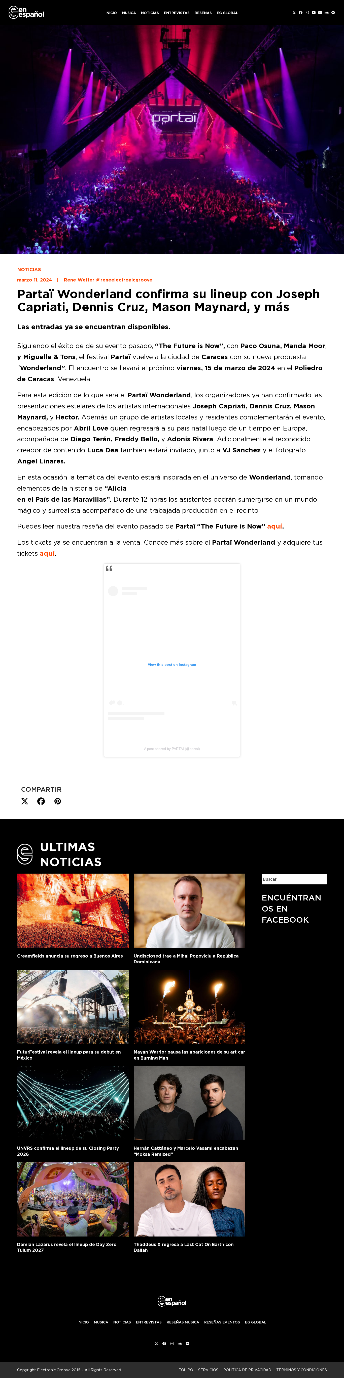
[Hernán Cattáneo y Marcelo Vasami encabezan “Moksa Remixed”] (189, 1102)
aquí (274, 526)
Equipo (186, 1370)
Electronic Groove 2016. (59, 1369)
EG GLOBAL (255, 1322)
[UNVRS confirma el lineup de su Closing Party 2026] (73, 1102)
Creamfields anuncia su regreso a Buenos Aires (70, 956)
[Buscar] (319, 879)
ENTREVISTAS (149, 1322)
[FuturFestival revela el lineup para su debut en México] (73, 1006)
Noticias (29, 269)
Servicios (208, 1370)
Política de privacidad (247, 1370)
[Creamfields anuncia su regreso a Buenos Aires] (73, 909)
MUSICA (101, 1322)
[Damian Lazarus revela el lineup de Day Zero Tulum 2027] (73, 1198)
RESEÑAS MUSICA (183, 1322)
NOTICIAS (122, 1322)
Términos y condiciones (301, 1370)
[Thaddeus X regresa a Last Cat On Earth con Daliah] (189, 1198)
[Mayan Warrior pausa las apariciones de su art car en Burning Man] (189, 1006)
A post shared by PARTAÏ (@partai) (172, 749)
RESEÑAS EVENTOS (222, 1322)
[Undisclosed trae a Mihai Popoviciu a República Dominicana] (189, 909)
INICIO (83, 1322)
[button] (24, 801)
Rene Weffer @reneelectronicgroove (108, 280)
